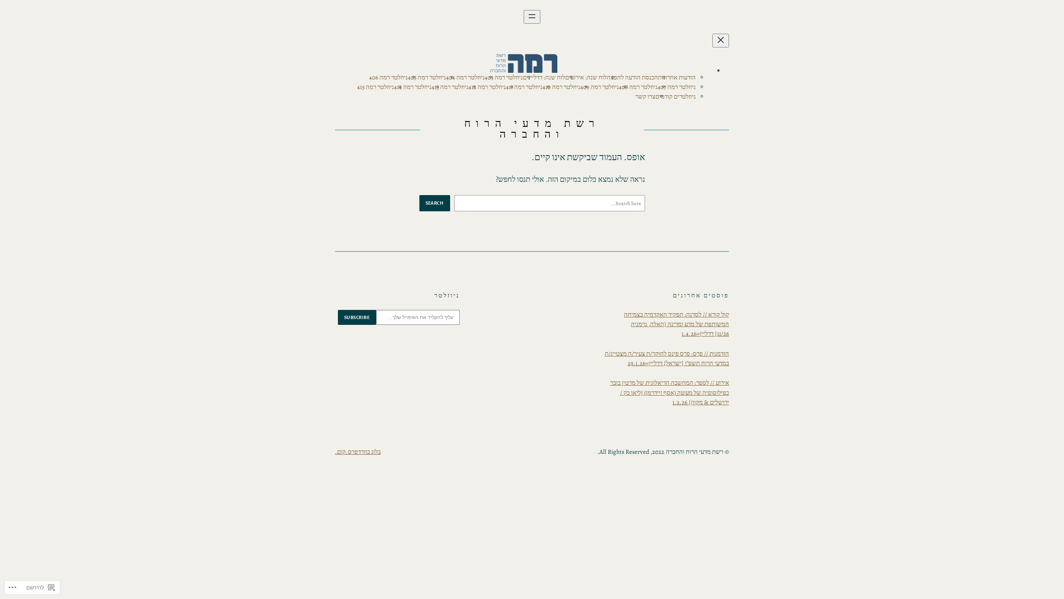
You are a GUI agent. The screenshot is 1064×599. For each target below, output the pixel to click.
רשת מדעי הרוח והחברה (531, 128)
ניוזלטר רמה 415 (375, 87)
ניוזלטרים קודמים (675, 96)
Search (435, 202)
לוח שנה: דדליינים (544, 77)
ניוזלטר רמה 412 (487, 87)
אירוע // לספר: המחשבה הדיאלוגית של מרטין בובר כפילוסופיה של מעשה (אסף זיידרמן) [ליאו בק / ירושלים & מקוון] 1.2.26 (669, 392)
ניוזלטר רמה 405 (427, 77)
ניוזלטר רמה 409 (599, 87)
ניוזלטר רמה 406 (388, 77)
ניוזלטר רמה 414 (412, 87)
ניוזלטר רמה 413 (449, 87)
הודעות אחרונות (677, 77)
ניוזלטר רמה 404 (465, 77)
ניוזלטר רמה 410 (561, 87)
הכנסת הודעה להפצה (632, 77)
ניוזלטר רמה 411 (524, 87)
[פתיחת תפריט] (532, 17)
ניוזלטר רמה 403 (504, 77)
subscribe (357, 317)
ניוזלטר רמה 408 (638, 87)
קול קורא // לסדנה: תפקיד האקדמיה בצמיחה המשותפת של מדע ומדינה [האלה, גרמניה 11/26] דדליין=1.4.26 (676, 324)
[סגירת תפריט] (720, 40)
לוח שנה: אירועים (586, 77)
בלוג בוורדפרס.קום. (358, 452)
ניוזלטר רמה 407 (677, 87)
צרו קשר (645, 96)
